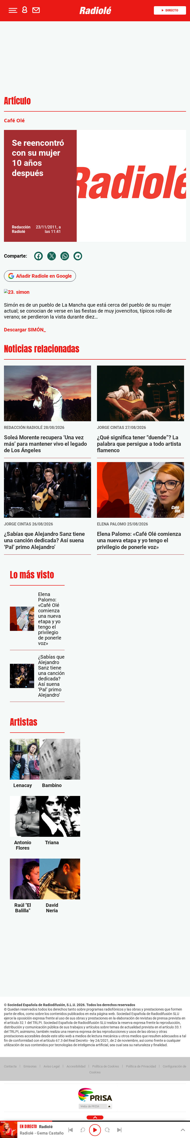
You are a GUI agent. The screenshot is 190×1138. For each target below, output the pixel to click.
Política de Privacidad (141, 1066)
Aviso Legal (52, 1066)
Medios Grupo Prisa (95, 1106)
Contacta (10, 1066)
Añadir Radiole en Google (44, 276)
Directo (172, 10)
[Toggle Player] (182, 1130)
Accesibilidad (76, 1066)
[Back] (71, 1130)
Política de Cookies (105, 1066)
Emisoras (30, 1066)
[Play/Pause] (95, 1130)
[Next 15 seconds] (107, 1130)
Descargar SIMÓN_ (25, 330)
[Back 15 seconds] (83, 1130)
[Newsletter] (37, 10)
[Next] (119, 1130)
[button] (12, 10)
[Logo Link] (96, 10)
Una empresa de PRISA (95, 1094)
